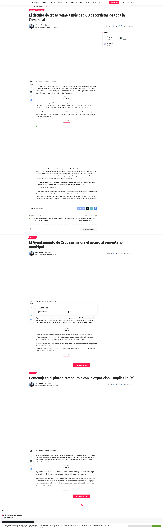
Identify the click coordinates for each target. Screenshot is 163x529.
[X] (126, 38)
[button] (99, 2)
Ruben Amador (39, 25)
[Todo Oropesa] (34, 2)
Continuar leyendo (81, 365)
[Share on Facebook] (113, 26)
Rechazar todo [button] (147, 526)
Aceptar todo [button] (156, 526)
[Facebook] (110, 38)
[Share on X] (116, 26)
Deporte (32, 10)
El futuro (72, 312)
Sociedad (40, 10)
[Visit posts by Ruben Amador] (31, 26)
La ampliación (43, 311)
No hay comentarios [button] (89, 229)
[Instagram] (110, 44)
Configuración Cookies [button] (135, 526)
